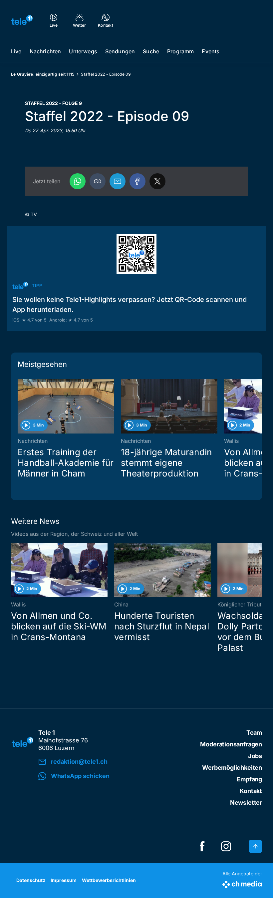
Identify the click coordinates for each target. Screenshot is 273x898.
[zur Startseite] (22, 20)
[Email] (118, 181)
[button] (98, 181)
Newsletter (246, 802)
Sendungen (120, 51)
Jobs (255, 755)
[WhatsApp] (78, 181)
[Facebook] (137, 181)
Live (16, 51)
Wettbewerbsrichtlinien (109, 880)
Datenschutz (30, 880)
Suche (151, 51)
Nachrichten (45, 51)
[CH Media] (242, 883)
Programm (180, 51)
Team (254, 732)
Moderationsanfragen (231, 744)
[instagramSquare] (226, 846)
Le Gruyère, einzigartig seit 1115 (42, 74)
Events (210, 51)
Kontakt (251, 790)
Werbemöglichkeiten (232, 767)
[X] (157, 181)
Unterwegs (83, 51)
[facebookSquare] (202, 846)
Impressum (64, 880)
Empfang (249, 779)
